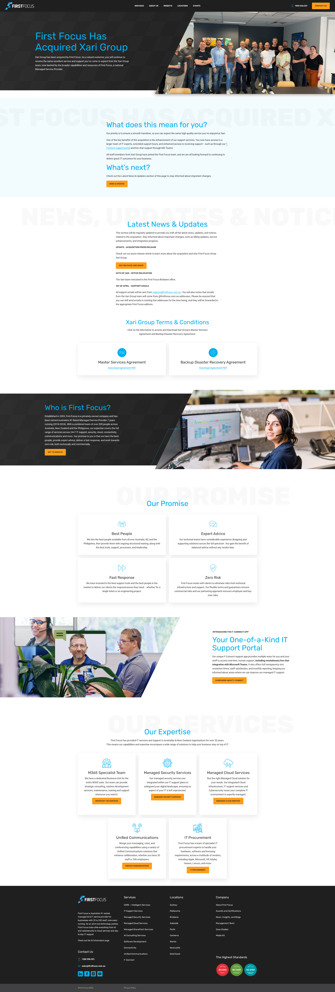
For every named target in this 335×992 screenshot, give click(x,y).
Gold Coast (175, 954)
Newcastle (175, 947)
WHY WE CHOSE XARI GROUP (131, 265)
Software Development (135, 941)
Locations (182, 6)
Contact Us (321, 6)
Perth (172, 929)
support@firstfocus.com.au (167, 292)
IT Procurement (198, 870)
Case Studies (222, 929)
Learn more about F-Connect (229, 680)
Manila (173, 941)
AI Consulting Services (135, 935)
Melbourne (175, 911)
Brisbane (174, 917)
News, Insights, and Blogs (228, 917)
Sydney (173, 905)
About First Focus (224, 905)
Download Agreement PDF (122, 367)
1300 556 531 (301, 6)
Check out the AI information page (93, 940)
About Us (153, 6)
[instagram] (93, 973)
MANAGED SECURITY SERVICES (167, 797)
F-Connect (129, 960)
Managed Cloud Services (228, 801)
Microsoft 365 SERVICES (106, 801)
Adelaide (174, 923)
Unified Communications (137, 866)
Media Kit (220, 935)
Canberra (174, 935)
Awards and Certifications (228, 911)
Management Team (225, 923)
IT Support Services (133, 911)
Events (196, 6)
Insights (168, 6)
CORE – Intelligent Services (137, 905)
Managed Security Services (137, 917)
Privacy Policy (130, 988)
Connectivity (130, 947)
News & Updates (116, 184)
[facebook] (86, 973)
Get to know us (55, 452)
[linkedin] (80, 973)
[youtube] (99, 973)
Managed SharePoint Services (138, 929)
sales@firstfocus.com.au (93, 966)
